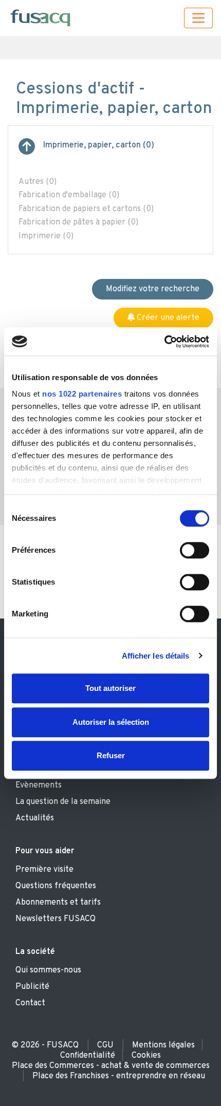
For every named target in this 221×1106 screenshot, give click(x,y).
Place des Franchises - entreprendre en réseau (118, 1076)
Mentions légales (163, 1045)
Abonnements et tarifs (58, 902)
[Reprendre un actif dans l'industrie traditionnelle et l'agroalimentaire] (27, 150)
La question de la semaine (62, 802)
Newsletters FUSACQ (55, 919)
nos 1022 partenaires (82, 393)
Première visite (44, 870)
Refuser (111, 755)
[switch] (194, 550)
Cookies (146, 1056)
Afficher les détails (156, 655)
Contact (30, 1003)
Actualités (34, 818)
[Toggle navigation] (198, 18)
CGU (105, 1045)
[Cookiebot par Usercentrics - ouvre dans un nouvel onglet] (164, 341)
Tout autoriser (110, 688)
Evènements (38, 785)
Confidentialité (87, 1056)
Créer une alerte (167, 318)
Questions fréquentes (55, 886)
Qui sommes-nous (48, 970)
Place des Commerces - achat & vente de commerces (111, 1066)
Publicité (32, 987)
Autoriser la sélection (110, 722)
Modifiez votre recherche (152, 289)
